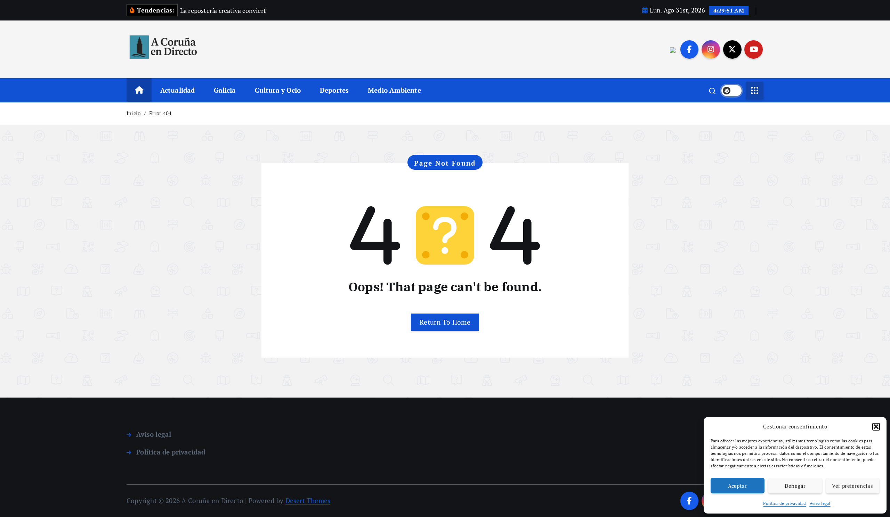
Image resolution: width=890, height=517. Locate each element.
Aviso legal (820, 503)
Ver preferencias (852, 485)
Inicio (133, 113)
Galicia (225, 90)
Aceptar (737, 485)
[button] (876, 426)
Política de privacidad (784, 503)
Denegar (795, 485)
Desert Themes (308, 500)
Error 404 (160, 113)
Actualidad (177, 90)
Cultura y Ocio (278, 90)
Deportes (334, 90)
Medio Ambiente (394, 90)
